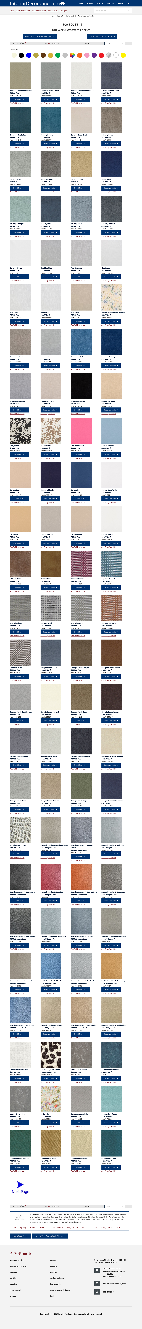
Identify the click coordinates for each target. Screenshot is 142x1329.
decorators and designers (60, 1290)
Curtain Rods (25, 11)
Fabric (12, 11)
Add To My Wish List (17, 103)
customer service (16, 1260)
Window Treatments (39, 11)
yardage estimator (57, 1278)
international (15, 1290)
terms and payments (18, 1266)
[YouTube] (25, 1254)
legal (52, 1296)
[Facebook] (11, 1254)
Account (110, 3)
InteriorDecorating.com (35, 3)
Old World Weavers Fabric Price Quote (38, 36)
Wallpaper (63, 11)
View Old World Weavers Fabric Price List (49, 1236)
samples (53, 1272)
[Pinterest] (20, 1254)
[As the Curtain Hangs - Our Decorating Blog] (30, 1254)
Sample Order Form (20, 1236)
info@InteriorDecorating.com (114, 1283)
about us (13, 1272)
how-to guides (55, 1284)
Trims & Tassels (52, 11)
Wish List (100, 3)
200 (48, 43)
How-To (120, 3)
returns (53, 1260)
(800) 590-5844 (108, 1292)
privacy (13, 1296)
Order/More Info (18, 99)
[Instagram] (15, 1254)
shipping (13, 1284)
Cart (128, 3)
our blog (13, 1278)
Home (81, 3)
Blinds (18, 11)
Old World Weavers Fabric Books (101, 36)
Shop (91, 3)
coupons (53, 1266)
